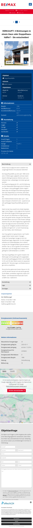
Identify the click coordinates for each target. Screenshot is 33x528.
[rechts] (19, 22)
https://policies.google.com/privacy (16, 386)
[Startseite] (8, 4)
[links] (13, 22)
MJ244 (4, 92)
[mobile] (30, 4)
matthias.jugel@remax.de (8, 304)
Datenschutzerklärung (13, 491)
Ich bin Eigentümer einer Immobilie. (11, 499)
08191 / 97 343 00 (10, 10)
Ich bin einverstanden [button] (16, 390)
